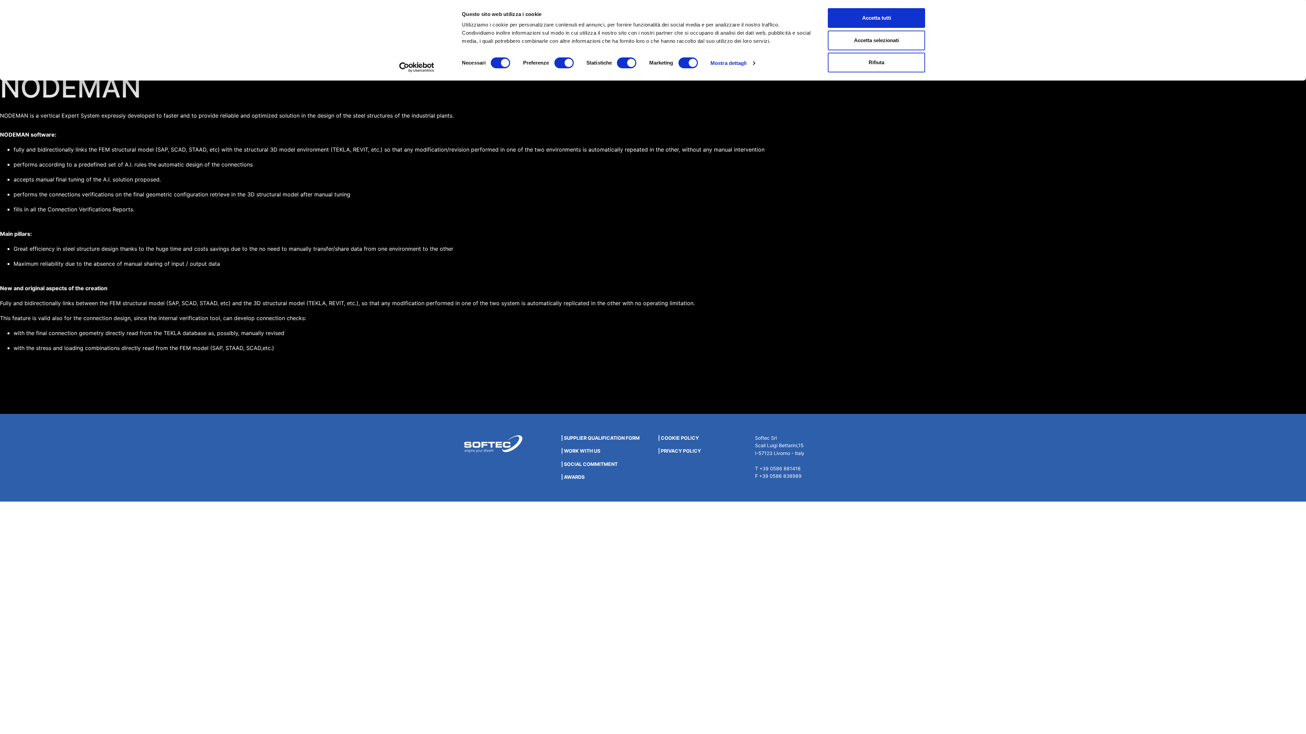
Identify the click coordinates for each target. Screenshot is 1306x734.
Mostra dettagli (728, 63)
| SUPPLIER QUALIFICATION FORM (600, 438)
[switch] (564, 62)
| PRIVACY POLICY (679, 451)
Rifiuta (876, 62)
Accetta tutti (876, 18)
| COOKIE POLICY (678, 438)
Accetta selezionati (876, 40)
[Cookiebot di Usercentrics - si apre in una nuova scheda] (417, 67)
